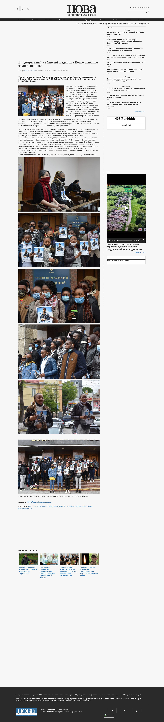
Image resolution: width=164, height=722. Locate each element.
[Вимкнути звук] (139, 240)
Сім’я (115, 20)
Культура (88, 20)
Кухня (129, 20)
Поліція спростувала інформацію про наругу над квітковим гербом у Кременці (125, 70)
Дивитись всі (140, 112)
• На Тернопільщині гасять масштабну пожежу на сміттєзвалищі (87, 24)
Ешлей (62, 506)
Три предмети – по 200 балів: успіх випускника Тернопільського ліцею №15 (126, 89)
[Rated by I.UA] (109, 715)
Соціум (62, 20)
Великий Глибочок (44, 506)
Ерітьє (55, 506)
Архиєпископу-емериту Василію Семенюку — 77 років (126, 63)
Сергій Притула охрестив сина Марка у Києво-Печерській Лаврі (125, 96)
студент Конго (72, 506)
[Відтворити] (109, 240)
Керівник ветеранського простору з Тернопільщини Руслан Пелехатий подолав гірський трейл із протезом (124, 41)
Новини (35, 20)
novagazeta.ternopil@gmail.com (68, 712)
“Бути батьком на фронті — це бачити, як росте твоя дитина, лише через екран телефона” (124, 104)
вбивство (32, 506)
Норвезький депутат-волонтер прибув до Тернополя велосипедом (124, 80)
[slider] (124, 240)
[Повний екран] (143, 240)
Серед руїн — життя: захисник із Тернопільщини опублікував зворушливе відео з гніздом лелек (126, 56)
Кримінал (75, 20)
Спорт (102, 20)
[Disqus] (59, 652)
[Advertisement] (59, 41)
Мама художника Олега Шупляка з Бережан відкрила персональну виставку (125, 49)
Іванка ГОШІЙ (29, 71)
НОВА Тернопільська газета (39, 502)
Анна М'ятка (63, 709)
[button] (126, 208)
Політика (48, 20)
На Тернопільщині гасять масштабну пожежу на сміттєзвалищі (125, 33)
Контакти (142, 20)
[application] (126, 208)
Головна (22, 20)
